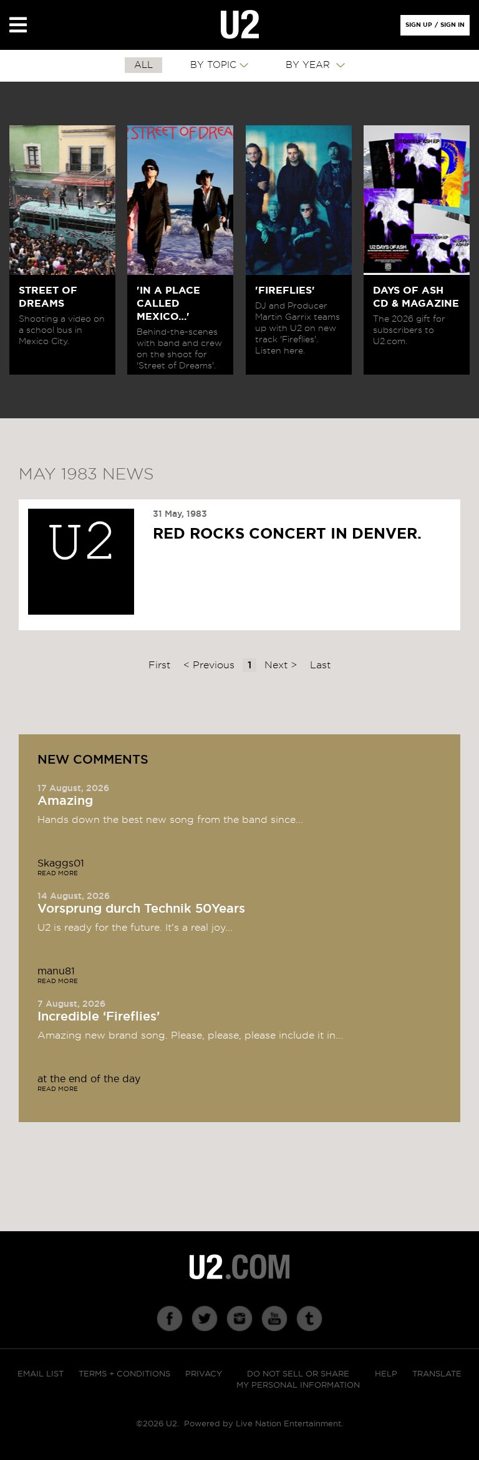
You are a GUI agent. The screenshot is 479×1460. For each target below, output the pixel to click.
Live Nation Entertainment (288, 1424)
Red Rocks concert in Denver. (287, 534)
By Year (309, 65)
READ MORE (57, 873)
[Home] (240, 25)
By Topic (213, 65)
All (143, 65)
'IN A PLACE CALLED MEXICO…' (168, 304)
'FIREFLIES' (285, 290)
